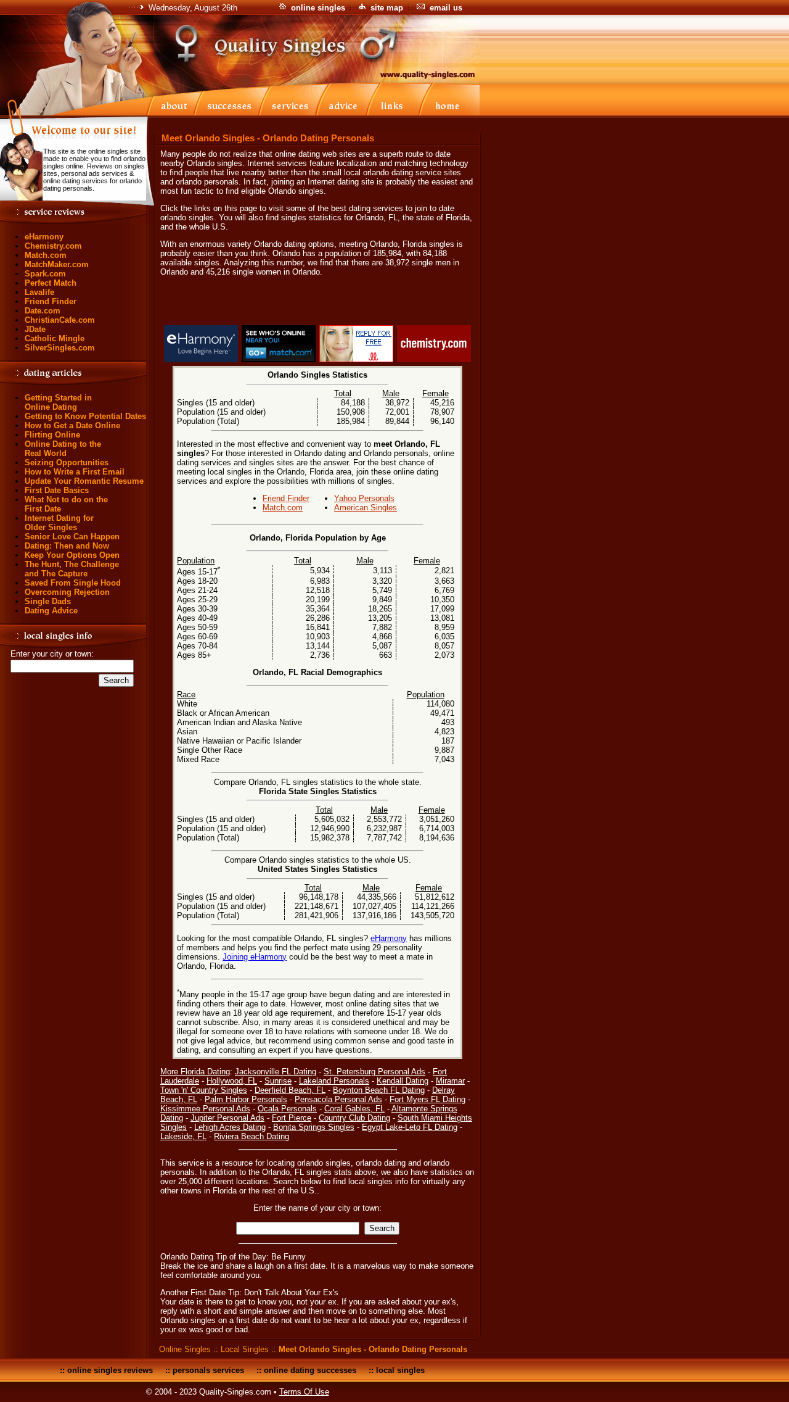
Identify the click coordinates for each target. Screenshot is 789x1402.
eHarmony (44, 236)
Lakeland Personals (334, 1080)
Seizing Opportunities (66, 462)
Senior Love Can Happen (72, 536)
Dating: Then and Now (67, 545)
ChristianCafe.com (60, 320)
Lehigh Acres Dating (230, 1127)
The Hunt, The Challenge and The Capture (72, 569)
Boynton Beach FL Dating (379, 1090)
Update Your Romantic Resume (84, 481)
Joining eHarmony (255, 956)
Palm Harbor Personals (246, 1099)
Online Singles (185, 1349)
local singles (400, 1370)
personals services (208, 1370)
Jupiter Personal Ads (227, 1117)
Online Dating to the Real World (63, 448)
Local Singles (245, 1349)
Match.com (46, 255)
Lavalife (39, 292)
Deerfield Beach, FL (290, 1090)
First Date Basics (57, 490)
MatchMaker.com (57, 264)
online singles (318, 7)
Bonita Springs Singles (313, 1127)
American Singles (365, 507)
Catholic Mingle (54, 338)
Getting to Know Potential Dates (85, 416)
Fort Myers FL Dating (427, 1099)
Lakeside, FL (183, 1136)
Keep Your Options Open (72, 555)
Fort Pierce (291, 1117)
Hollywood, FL (231, 1080)
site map (386, 7)
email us (446, 7)
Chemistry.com (53, 246)
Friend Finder (50, 301)
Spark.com (45, 273)
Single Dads (48, 601)
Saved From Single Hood (73, 582)
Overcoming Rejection (67, 592)
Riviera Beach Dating (251, 1136)
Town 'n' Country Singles (203, 1090)
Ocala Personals (287, 1108)
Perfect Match (50, 283)
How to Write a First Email (75, 471)
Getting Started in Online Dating (58, 402)
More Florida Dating (195, 1071)
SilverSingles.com (60, 347)
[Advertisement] (317, 302)
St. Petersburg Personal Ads (374, 1071)
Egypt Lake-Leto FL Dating (409, 1127)
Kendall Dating (402, 1080)
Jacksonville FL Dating (275, 1071)
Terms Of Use (304, 1391)
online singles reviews (110, 1370)
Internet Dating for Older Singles (59, 522)
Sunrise (278, 1080)
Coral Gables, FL (354, 1108)
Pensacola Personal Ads (338, 1099)
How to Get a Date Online (72, 425)
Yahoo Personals (364, 498)
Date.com (42, 310)
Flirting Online (52, 434)
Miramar (450, 1080)
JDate (35, 329)
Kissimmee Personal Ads (205, 1108)
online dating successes (310, 1370)
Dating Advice (51, 610)
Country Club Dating (354, 1117)
